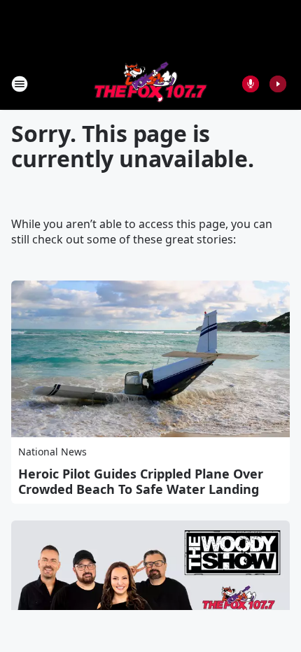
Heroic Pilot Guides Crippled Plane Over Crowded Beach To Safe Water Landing (140, 481)
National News (52, 451)
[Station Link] (150, 83)
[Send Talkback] (250, 84)
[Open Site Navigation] (19, 84)
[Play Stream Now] (278, 84)
